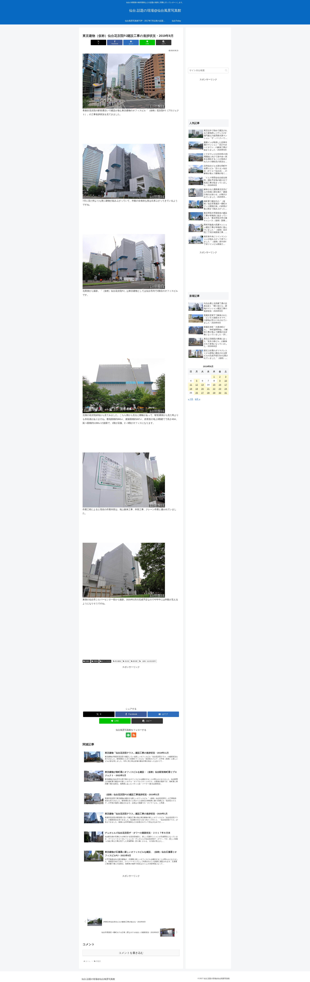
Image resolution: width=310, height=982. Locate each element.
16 (220, 385)
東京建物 (118, 661)
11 (191, 385)
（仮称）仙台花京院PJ (148, 661)
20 (202, 389)
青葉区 (87, 661)
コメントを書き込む (131, 952)
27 (202, 393)
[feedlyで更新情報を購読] (128, 735)
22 (214, 389)
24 (226, 389)
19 (196, 389)
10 (226, 381)
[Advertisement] (131, 318)
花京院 (127, 661)
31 (226, 393)
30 (220, 393)
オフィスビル (106, 661)
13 (202, 385)
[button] (163, 42)
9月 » (197, 399)
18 (191, 389)
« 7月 (190, 399)
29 (214, 393)
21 (208, 389)
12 (196, 385)
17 (226, 385)
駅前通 (135, 661)
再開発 (96, 661)
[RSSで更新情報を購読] (133, 735)
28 (208, 393)
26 (196, 393)
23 (220, 389)
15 (214, 385)
